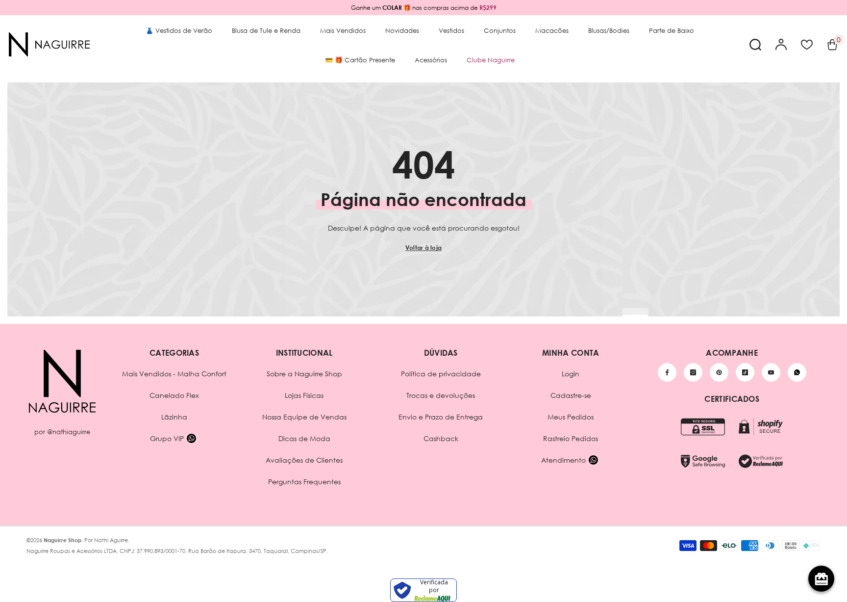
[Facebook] (667, 372)
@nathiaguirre (68, 432)
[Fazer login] (781, 45)
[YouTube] (771, 372)
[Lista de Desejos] (807, 45)
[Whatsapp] (797, 372)
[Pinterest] (719, 372)
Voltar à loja (423, 247)
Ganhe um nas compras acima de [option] (424, 7)
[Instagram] (693, 372)
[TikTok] (745, 372)
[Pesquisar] (755, 44)
